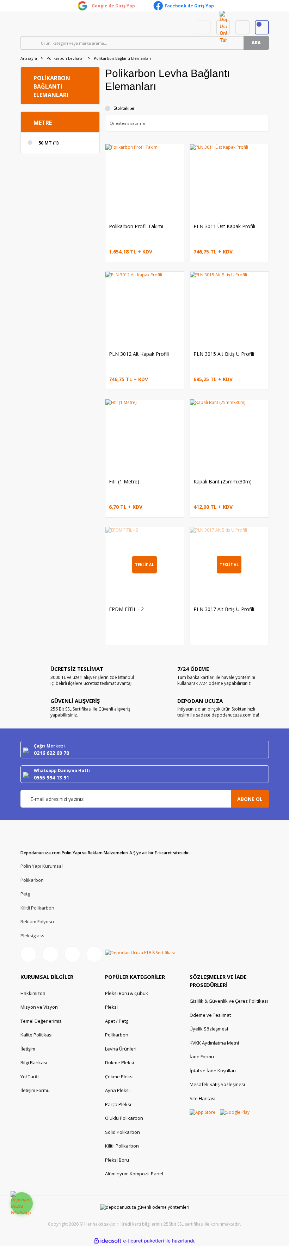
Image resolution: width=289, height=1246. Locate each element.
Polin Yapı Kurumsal (41, 866)
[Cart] (262, 27)
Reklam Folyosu (37, 921)
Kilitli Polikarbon (37, 908)
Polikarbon (32, 880)
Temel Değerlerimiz (41, 1021)
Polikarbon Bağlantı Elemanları (122, 58)
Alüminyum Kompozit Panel (134, 1173)
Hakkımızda (32, 993)
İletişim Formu (35, 1090)
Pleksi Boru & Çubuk (126, 993)
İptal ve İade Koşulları (213, 1070)
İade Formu (202, 1056)
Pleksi (111, 1007)
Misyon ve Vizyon (39, 1007)
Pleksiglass (32, 935)
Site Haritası (202, 1098)
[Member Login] (242, 27)
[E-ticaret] (143, 1241)
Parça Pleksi (118, 1104)
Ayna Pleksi (117, 1090)
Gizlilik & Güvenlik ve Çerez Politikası (229, 1001)
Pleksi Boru (117, 1160)
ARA (256, 43)
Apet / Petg (116, 1021)
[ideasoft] (107, 1241)
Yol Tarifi (29, 1076)
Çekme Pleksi (119, 1076)
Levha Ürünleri (120, 1049)
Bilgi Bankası (33, 1062)
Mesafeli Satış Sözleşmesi (217, 1084)
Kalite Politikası (36, 1035)
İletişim (27, 1049)
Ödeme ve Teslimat (210, 1015)
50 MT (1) (48, 143)
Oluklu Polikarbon (124, 1118)
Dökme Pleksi (119, 1062)
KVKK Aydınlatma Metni (214, 1043)
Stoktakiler (123, 108)
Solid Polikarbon (122, 1132)
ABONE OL (250, 799)
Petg (25, 894)
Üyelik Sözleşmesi (209, 1029)
